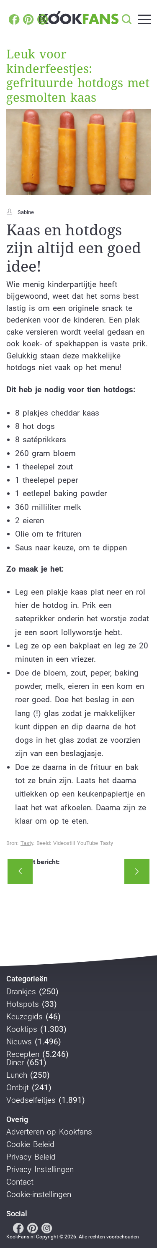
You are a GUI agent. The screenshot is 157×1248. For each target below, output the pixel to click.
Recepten (22, 1054)
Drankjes (21, 992)
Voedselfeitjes (31, 1100)
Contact (19, 1182)
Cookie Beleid (30, 1144)
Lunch (16, 1075)
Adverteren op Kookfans (49, 1132)
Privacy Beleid (31, 1157)
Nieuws (19, 1042)
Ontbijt (17, 1088)
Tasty (27, 843)
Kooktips (21, 1029)
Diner (15, 1063)
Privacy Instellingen (40, 1169)
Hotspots (22, 1004)
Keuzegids (24, 1017)
